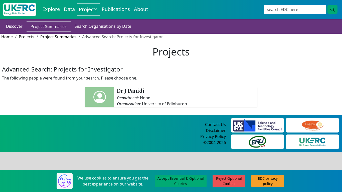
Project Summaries (49, 26)
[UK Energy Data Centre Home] (19, 9)
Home (7, 37)
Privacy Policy (213, 136)
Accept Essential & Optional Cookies (180, 181)
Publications (116, 9)
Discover (14, 26)
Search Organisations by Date (103, 26)
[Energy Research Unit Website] (257, 141)
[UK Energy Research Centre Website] (312, 141)
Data (69, 9)
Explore (51, 9)
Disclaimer (216, 130)
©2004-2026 (214, 142)
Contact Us (215, 124)
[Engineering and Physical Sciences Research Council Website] (312, 125)
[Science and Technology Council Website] (257, 125)
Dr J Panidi (130, 91)
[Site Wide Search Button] (332, 9)
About (141, 9)
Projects (88, 9)
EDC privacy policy (268, 181)
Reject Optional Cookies (229, 181)
